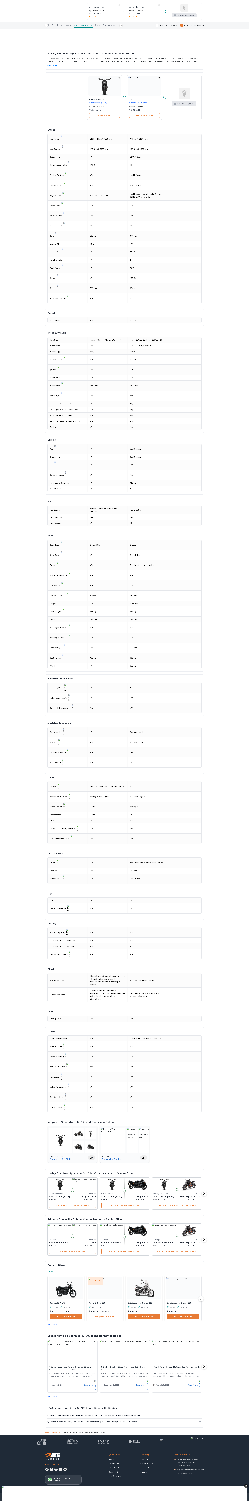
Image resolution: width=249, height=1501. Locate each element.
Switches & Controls (83, 25)
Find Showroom (115, 1476)
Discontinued (104, 115)
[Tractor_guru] (202, 1441)
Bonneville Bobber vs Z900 (72, 1251)
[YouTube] (65, 1469)
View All (51, 1324)
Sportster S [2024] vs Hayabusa (124, 1205)
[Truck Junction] (72, 1441)
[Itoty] (103, 1441)
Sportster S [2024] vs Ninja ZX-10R (72, 1205)
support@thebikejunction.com (191, 1469)
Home (47, 1432)
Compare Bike (115, 1472)
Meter (98, 25)
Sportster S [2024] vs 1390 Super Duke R (176, 1205)
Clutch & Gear (109, 25)
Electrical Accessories (62, 25)
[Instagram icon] (56, 1469)
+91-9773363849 (184, 1474)
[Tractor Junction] (41, 1441)
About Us (144, 1459)
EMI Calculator (115, 1468)
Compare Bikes (56, 1432)
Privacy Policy (146, 1464)
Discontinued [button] (95, 17)
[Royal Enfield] (124, 31)
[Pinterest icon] (51, 1469)
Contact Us (145, 1468)
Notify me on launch (105, 1316)
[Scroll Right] (121, 25)
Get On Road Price (144, 115)
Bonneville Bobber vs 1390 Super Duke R (176, 1251)
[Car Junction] (165, 1441)
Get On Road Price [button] (137, 17)
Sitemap (144, 1472)
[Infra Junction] (134, 1441)
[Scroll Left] (46, 25)
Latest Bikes (114, 1464)
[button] (104, 99)
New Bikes (113, 1459)
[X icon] (60, 1469)
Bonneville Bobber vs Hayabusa (124, 1251)
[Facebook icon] (47, 1469)
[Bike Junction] (52, 1456)
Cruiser (51, 1272)
